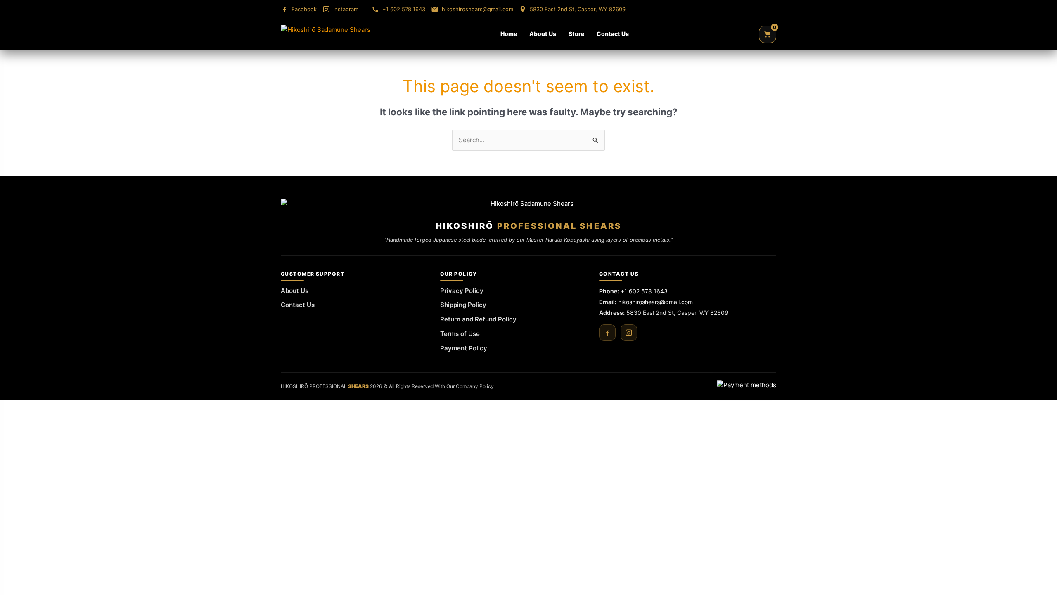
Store (576, 33)
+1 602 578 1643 (644, 291)
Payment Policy (463, 348)
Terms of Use (460, 334)
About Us (542, 33)
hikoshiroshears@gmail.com (655, 301)
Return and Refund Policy (478, 319)
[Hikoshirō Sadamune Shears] (325, 34)
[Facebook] (607, 332)
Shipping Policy (463, 305)
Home (508, 33)
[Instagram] (629, 332)
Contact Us (613, 33)
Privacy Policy (461, 291)
